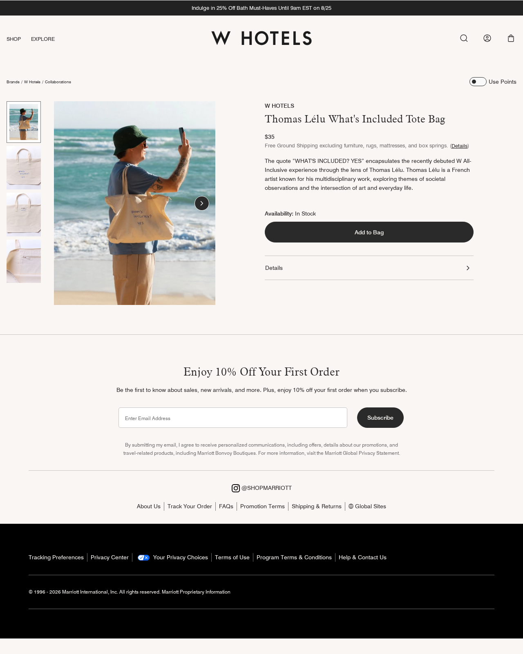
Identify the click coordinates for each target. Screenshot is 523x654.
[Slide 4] (24, 261)
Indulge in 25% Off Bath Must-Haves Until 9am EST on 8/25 (261, 7)
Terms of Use (232, 557)
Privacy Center (110, 557)
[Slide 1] (24, 122)
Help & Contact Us (363, 557)
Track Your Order (190, 506)
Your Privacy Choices (180, 557)
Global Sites (369, 506)
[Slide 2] (24, 167)
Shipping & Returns (317, 506)
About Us (149, 506)
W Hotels (32, 81)
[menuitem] (19, 39)
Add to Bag (369, 232)
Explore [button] (43, 39)
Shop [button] (14, 39)
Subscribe (380, 417)
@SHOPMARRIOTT (266, 488)
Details (459, 145)
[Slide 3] (24, 214)
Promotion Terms (262, 506)
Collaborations (58, 81)
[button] (510, 38)
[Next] (201, 203)
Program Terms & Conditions (294, 557)
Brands (13, 81)
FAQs (226, 506)
